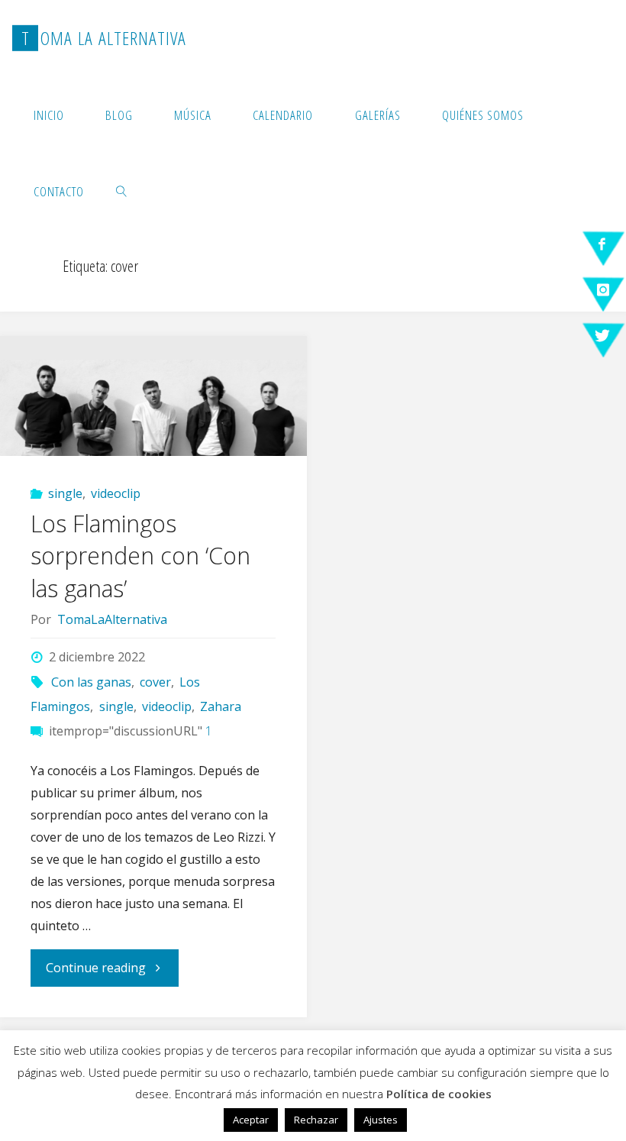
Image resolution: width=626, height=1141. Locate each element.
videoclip (115, 493)
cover (155, 682)
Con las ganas (91, 682)
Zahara (220, 706)
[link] (122, 191)
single (65, 493)
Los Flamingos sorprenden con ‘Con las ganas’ (140, 556)
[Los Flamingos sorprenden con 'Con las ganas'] (153, 396)
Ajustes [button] (380, 1119)
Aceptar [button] (251, 1119)
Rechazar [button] (316, 1119)
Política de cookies (439, 1093)
